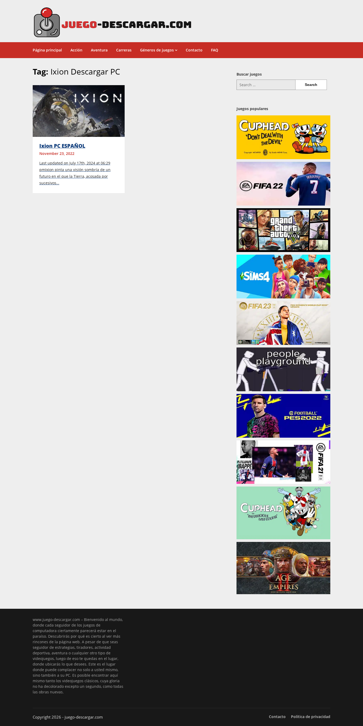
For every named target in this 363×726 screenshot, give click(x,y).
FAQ (214, 50)
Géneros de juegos (157, 50)
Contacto (194, 50)
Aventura (99, 50)
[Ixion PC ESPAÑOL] (79, 110)
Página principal (47, 50)
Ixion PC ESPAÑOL (62, 145)
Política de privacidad (310, 717)
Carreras (124, 50)
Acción (76, 50)
